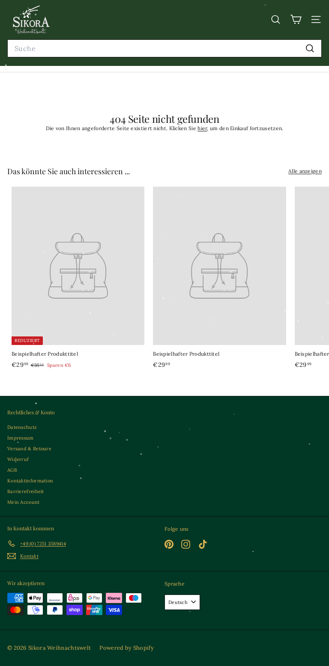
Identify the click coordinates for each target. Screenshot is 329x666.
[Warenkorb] (296, 19)
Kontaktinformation (30, 481)
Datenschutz (22, 427)
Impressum (20, 438)
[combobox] (164, 48)
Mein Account (23, 502)
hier (202, 128)
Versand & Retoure (29, 449)
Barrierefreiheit (25, 491)
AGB (12, 470)
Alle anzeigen (305, 171)
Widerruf (18, 459)
